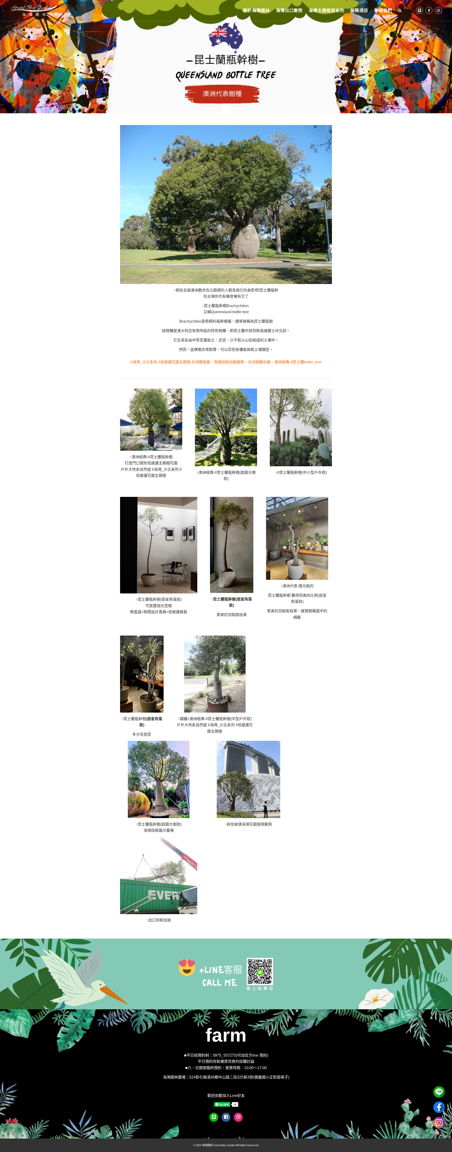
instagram (439, 1122)
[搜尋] (400, 10)
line (439, 1092)
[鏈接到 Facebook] (428, 10)
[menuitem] (256, 10)
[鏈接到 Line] (419, 10)
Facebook (439, 1107)
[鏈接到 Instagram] (438, 10)
